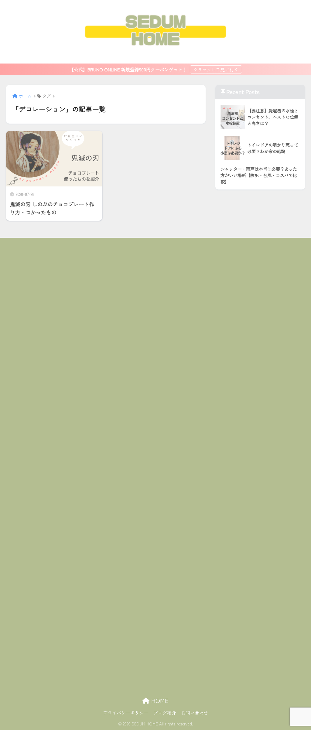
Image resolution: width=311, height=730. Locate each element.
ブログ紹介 (164, 712)
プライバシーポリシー (126, 712)
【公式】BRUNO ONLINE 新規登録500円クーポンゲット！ (128, 69)
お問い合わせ (194, 712)
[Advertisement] (155, 462)
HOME (159, 700)
